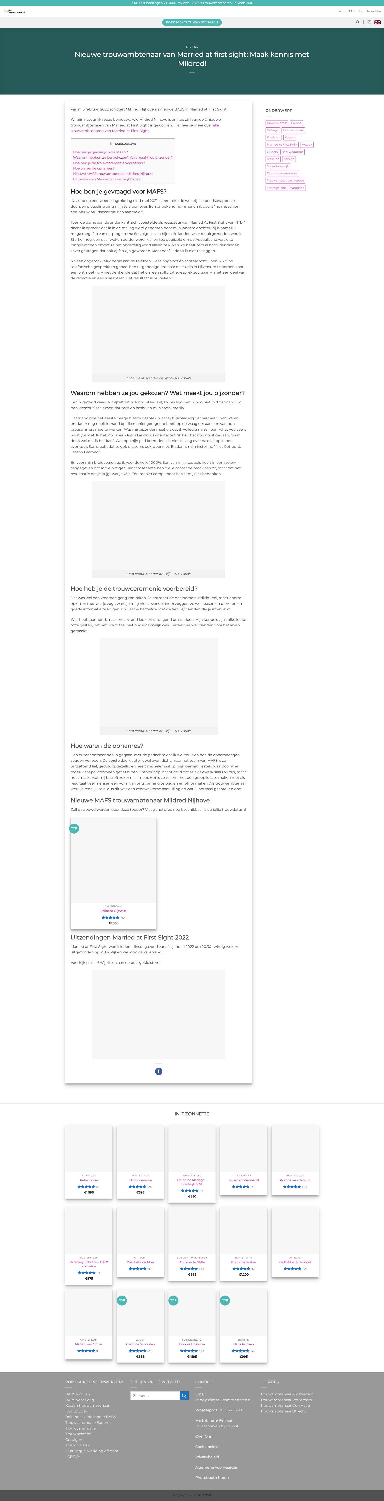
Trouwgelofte (276, 187)
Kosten (290, 137)
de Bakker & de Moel (295, 1262)
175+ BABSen (76, 1411)
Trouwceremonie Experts (87, 1422)
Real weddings (292, 152)
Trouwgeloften (78, 1434)
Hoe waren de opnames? (94, 168)
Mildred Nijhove (113, 911)
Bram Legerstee (243, 1262)
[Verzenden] (184, 1395)
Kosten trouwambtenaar (87, 1405)
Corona (296, 123)
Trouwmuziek (77, 1445)
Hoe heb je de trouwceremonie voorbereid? (109, 163)
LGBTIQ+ (73, 1457)
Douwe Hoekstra (192, 1344)
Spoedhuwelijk (278, 166)
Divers (192, 47)
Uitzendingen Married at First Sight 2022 (107, 179)
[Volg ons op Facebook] (363, 22)
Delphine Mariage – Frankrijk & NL (192, 1182)
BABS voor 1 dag (79, 1400)
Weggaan (297, 187)
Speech (289, 159)
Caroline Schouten (140, 1344)
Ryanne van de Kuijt (295, 1180)
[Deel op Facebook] (158, 1071)
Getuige (273, 130)
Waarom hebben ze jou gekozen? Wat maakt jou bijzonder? (123, 157)
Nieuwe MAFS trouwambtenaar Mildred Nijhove (113, 174)
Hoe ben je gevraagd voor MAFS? (100, 152)
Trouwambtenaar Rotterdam (286, 1400)
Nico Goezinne (140, 1180)
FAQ (351, 11)
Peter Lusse (89, 1180)
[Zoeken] (357, 22)
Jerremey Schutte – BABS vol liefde (89, 1264)
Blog (360, 11)
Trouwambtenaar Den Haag (285, 1405)
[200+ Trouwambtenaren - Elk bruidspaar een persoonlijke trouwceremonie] (14, 11)
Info (340, 11)
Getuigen (73, 1440)
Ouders (272, 152)
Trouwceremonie (80, 1428)
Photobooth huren (212, 1477)
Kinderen (273, 137)
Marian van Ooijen (89, 1344)
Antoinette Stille (192, 1262)
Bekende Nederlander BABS (90, 1417)
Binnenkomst (277, 123)
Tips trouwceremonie (282, 173)
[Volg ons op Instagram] (369, 22)
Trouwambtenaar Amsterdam (287, 1394)
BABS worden (77, 1394)
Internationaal (293, 130)
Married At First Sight (282, 144)
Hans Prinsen (243, 1344)
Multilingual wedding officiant (92, 1451)
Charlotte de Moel (140, 1262)
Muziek (307, 144)
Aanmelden (373, 11)
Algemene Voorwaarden (216, 1467)
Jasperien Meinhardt (243, 1180)
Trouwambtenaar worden (285, 180)
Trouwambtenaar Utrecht (283, 1411)
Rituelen (273, 159)
